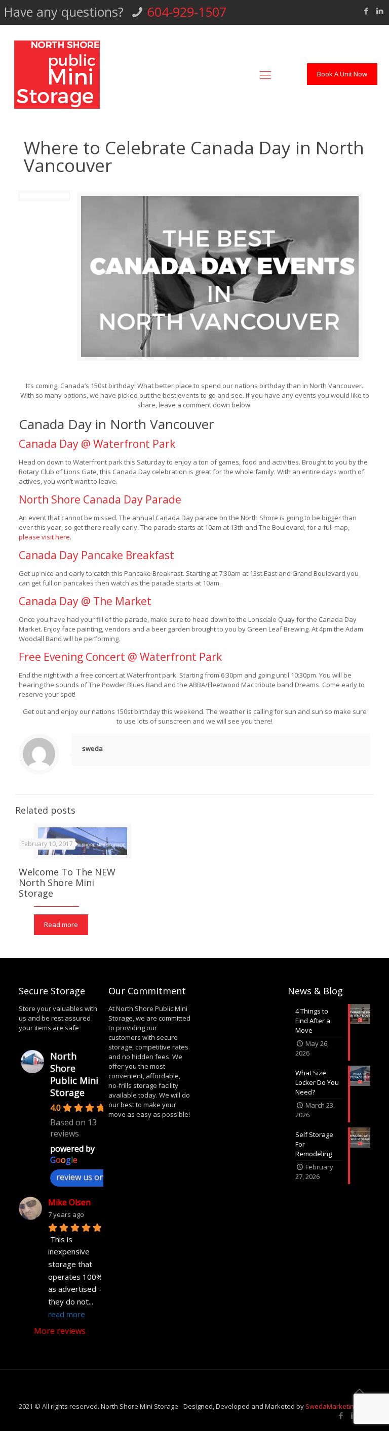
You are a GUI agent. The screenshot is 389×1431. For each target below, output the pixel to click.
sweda (92, 748)
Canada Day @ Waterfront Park (97, 444)
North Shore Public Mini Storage (74, 1074)
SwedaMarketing (331, 1406)
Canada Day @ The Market (85, 601)
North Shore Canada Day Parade (100, 499)
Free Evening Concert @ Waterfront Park (120, 657)
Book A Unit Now (342, 73)
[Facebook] (366, 11)
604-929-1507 (186, 11)
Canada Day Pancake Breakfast (96, 555)
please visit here (44, 536)
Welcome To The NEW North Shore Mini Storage (67, 882)
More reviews (60, 1330)
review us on (80, 1177)
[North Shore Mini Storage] (57, 74)
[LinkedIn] (379, 11)
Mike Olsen (69, 1202)
